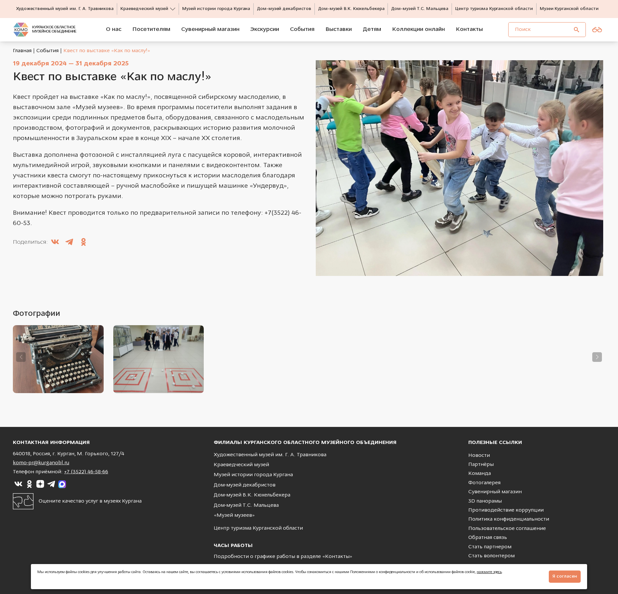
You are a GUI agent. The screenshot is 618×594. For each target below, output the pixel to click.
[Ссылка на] (18, 484)
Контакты (337, 556)
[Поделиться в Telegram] (69, 242)
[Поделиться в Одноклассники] (83, 242)
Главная (22, 50)
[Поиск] (576, 30)
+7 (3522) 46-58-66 (86, 472)
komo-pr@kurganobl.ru (41, 463)
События (47, 50)
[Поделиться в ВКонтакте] (55, 242)
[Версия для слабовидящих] (597, 29)
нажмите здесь (489, 572)
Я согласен (564, 576)
